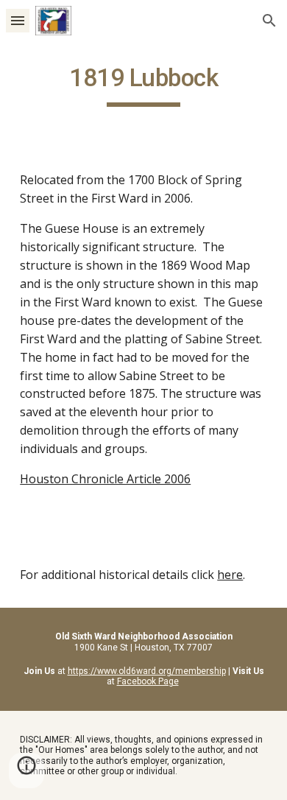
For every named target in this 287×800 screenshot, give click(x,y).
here (230, 574)
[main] (143, 85)
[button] (17, 20)
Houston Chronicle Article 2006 (105, 479)
